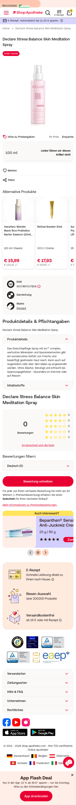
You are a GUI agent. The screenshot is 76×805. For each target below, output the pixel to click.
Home (6, 28)
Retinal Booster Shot (49, 226)
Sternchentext (9, 5)
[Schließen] (72, 775)
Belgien (42, 755)
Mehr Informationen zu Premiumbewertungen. (30, 504)
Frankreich (43, 763)
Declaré (21, 308)
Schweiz (22, 763)
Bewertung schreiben (38, 481)
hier (56, 786)
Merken (12, 170)
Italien (62, 763)
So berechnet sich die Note (38, 445)
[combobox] (38, 466)
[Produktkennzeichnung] (38, 286)
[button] (38, 339)
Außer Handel (11, 53)
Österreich (62, 755)
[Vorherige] (30, 552)
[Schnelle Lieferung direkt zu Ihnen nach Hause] (52, 579)
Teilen (11, 179)
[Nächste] (45, 552)
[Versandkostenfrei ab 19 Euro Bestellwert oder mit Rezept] (60, 620)
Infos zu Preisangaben (21, 136)
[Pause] (38, 552)
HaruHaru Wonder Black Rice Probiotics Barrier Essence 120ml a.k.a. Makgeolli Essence (17, 231)
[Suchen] (48, 13)
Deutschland (21, 755)
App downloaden (36, 796)
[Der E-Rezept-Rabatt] (61, 21)
